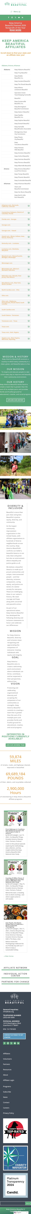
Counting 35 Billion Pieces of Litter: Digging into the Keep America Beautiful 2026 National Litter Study (15, 880)
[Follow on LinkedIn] (22, 17)
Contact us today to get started (13, 1036)
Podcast (18, 841)
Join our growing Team (16, 745)
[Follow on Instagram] (12, 17)
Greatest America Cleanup (14, 839)
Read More (15, 30)
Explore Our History (16, 400)
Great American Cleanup (14, 935)
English (18, 1212)
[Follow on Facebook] (8, 17)
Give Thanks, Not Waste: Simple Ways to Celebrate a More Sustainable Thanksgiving (14, 925)
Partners (13, 841)
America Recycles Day (17, 931)
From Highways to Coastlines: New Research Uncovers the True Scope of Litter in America (15, 831)
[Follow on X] (15, 17)
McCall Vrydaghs (12, 835)
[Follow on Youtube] (19, 17)
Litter (7, 841)
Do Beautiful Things (16, 837)
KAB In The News (11, 939)
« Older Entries (9, 956)
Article (8, 933)
